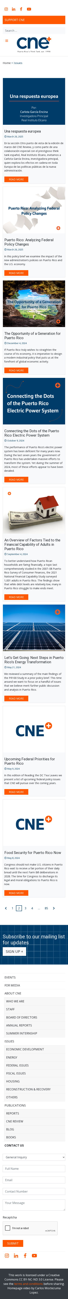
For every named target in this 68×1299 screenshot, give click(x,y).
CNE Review (14, 1121)
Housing (13, 1081)
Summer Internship (21, 1033)
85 (46, 908)
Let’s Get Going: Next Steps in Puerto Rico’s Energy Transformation (34, 659)
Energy (11, 1057)
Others (12, 1097)
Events (10, 977)
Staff (10, 1009)
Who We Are (15, 1001)
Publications (15, 1105)
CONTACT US (14, 1145)
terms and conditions (28, 1284)
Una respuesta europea (22, 131)
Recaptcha (10, 1217)
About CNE (13, 993)
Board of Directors (21, 1017)
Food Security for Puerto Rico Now (32, 852)
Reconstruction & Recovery (28, 1089)
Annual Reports (19, 1025)
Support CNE (15, 20)
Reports (12, 1113)
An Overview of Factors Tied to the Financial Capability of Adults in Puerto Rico (32, 544)
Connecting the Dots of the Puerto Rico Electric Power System (31, 433)
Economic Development (25, 1049)
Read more (16, 179)
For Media (12, 985)
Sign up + (14, 951)
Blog (10, 1129)
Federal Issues (17, 1065)
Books (11, 1137)
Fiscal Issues (16, 1073)
